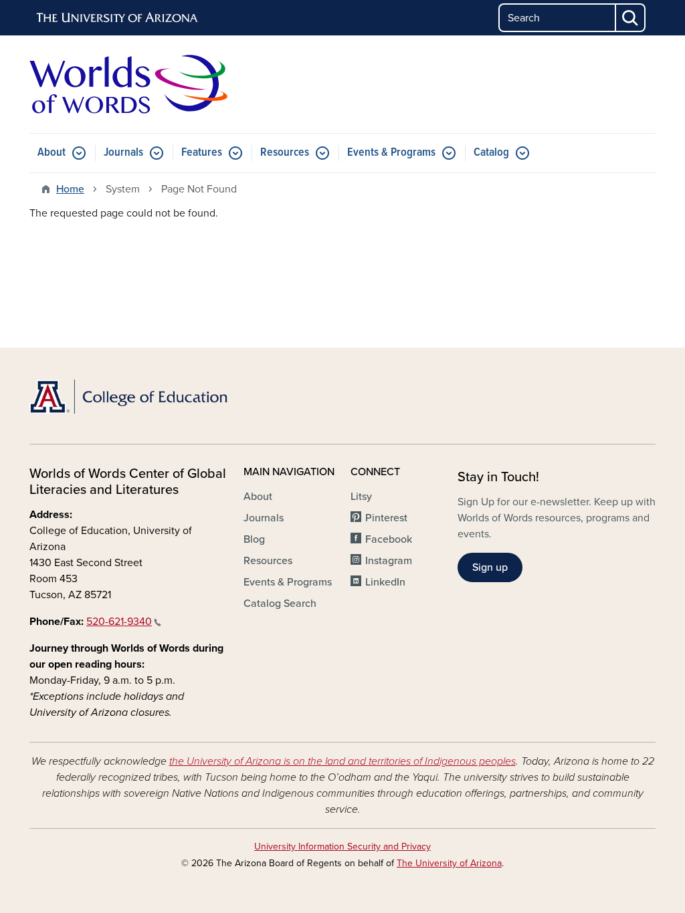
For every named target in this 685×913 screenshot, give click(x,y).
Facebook (388, 539)
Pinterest (386, 518)
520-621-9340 (119, 621)
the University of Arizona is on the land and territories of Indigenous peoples (342, 761)
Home (70, 189)
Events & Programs (391, 152)
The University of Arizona (449, 863)
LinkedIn (385, 582)
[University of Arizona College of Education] (128, 397)
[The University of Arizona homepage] (117, 18)
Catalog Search (279, 603)
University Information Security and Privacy (342, 846)
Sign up (490, 567)
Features (201, 152)
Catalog (491, 152)
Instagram (388, 560)
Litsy (361, 496)
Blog (254, 539)
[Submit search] (631, 17)
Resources (284, 152)
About (51, 152)
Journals (123, 152)
